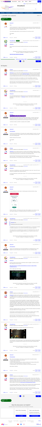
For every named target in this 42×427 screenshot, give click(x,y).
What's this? (5, 27)
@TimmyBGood (12, 131)
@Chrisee (23, 96)
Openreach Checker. (25, 73)
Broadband (21, 6)
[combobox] (23, 9)
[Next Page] (23, 61)
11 (11, 287)
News (19, 1)
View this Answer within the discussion (16, 54)
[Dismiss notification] (40, 3)
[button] (39, 22)
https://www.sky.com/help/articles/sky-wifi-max (27, 382)
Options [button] (38, 15)
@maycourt (11, 44)
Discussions (14, 1)
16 (11, 57)
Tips (23, 1)
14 (11, 370)
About (26, 1)
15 (11, 392)
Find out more (26, 42)
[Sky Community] (7, 1)
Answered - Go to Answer (6, 19)
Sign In (39, 1)
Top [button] (40, 420)
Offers (30, 1)
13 (11, 350)
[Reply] (39, 38)
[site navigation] (1, 1)
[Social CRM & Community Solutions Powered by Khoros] (39, 424)
